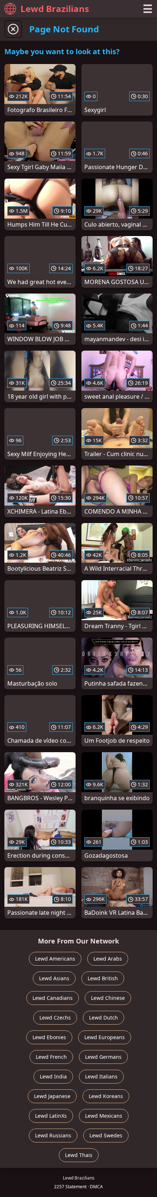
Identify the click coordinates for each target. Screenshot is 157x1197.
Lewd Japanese (52, 1096)
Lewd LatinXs (51, 1115)
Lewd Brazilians (54, 9)
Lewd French (51, 1056)
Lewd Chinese (108, 997)
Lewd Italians (101, 1076)
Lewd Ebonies (49, 1037)
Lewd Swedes (105, 1135)
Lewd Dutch (103, 1017)
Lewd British (103, 978)
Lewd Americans (55, 958)
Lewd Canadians (52, 997)
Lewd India (53, 1076)
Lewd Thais (78, 1155)
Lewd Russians (53, 1135)
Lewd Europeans (104, 1037)
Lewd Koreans (106, 1096)
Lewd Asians (54, 978)
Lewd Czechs (55, 1017)
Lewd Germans (103, 1056)
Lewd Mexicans (103, 1115)
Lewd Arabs (107, 958)
